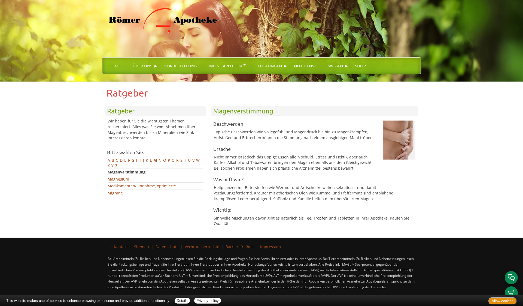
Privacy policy (207, 301)
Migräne (115, 193)
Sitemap (141, 246)
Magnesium (118, 179)
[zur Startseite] (159, 16)
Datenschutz (167, 246)
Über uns (142, 65)
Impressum (270, 246)
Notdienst (305, 65)
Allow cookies (502, 301)
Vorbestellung (180, 65)
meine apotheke (227, 65)
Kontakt (121, 246)
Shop (360, 65)
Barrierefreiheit (240, 246)
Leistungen (270, 65)
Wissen (335, 65)
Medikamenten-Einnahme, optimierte (142, 185)
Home (114, 65)
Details (182, 301)
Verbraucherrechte (202, 246)
